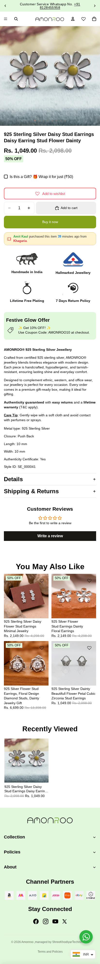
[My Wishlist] (83, 18)
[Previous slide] (5, 5)
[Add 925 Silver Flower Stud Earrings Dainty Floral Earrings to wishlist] (89, 580)
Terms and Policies (50, 951)
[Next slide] (94, 5)
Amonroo (27, 942)
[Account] (72, 19)
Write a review (50, 536)
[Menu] (5, 18)
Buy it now (50, 222)
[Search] (16, 19)
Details (13, 479)
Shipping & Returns (31, 491)
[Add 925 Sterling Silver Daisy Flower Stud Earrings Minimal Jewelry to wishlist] (41, 580)
